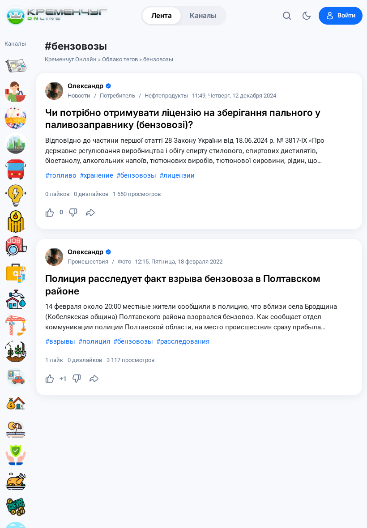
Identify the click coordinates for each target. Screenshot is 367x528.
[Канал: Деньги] (15, 507)
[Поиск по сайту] (286, 15)
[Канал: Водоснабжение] (15, 299)
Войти (346, 15)
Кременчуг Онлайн (71, 59)
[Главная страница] (56, 15)
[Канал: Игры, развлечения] (15, 117)
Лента (161, 15)
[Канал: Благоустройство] (15, 143)
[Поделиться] (90, 212)
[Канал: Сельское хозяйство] (15, 351)
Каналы (203, 15)
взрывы (62, 341)
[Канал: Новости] (15, 66)
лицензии (179, 175)
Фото (124, 262)
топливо (63, 175)
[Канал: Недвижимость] (15, 403)
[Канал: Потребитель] (15, 92)
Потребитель (117, 96)
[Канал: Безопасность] (15, 455)
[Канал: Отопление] (15, 221)
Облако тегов (120, 59)
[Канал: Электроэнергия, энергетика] (15, 195)
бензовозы (138, 175)
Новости (79, 96)
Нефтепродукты (166, 96)
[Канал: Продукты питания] (15, 481)
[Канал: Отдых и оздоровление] (15, 429)
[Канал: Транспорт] (15, 169)
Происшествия (88, 262)
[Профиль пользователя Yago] (54, 91)
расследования (184, 341)
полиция (96, 341)
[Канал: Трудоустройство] (15, 247)
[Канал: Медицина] (15, 273)
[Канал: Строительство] (15, 325)
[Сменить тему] (306, 15)
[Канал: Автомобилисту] (15, 377)
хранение (98, 175)
